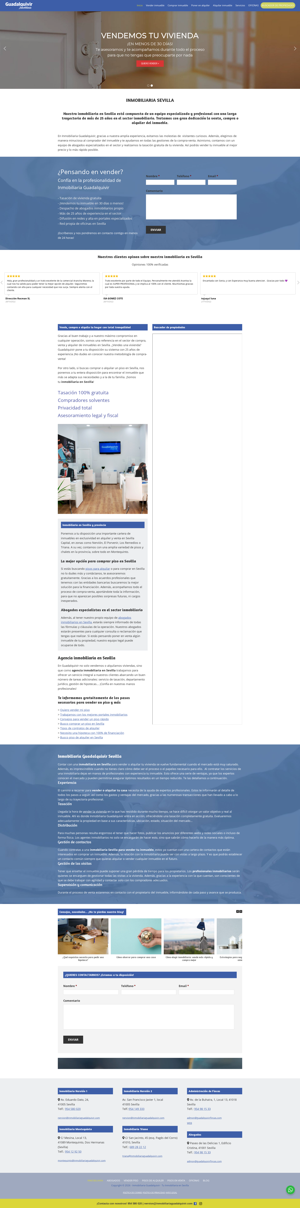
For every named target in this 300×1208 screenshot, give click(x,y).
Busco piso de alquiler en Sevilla (81, 737)
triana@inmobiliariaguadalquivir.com (142, 1155)
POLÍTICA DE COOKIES (132, 1192)
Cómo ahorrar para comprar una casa (136, 957)
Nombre (153, 176)
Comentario (154, 191)
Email (213, 176)
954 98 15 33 (202, 1109)
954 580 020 (73, 1109)
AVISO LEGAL (171, 1192)
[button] (4, 48)
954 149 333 (136, 1109)
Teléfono (184, 176)
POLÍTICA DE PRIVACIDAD (154, 1192)
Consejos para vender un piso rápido (84, 719)
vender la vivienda (95, 811)
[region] (150, 48)
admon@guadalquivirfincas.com (204, 1117)
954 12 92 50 (73, 1151)
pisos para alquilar (97, 569)
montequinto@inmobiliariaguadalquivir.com (82, 1160)
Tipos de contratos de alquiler (80, 728)
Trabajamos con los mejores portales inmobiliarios (94, 714)
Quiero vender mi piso (75, 710)
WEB (189, 1123)
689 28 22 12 (138, 1147)
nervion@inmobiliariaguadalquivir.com (79, 1117)
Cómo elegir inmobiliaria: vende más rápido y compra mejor (189, 958)
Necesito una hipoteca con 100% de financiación (92, 733)
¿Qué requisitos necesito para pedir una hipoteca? (83, 958)
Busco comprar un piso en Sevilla (82, 724)
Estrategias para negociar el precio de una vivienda (242, 958)
